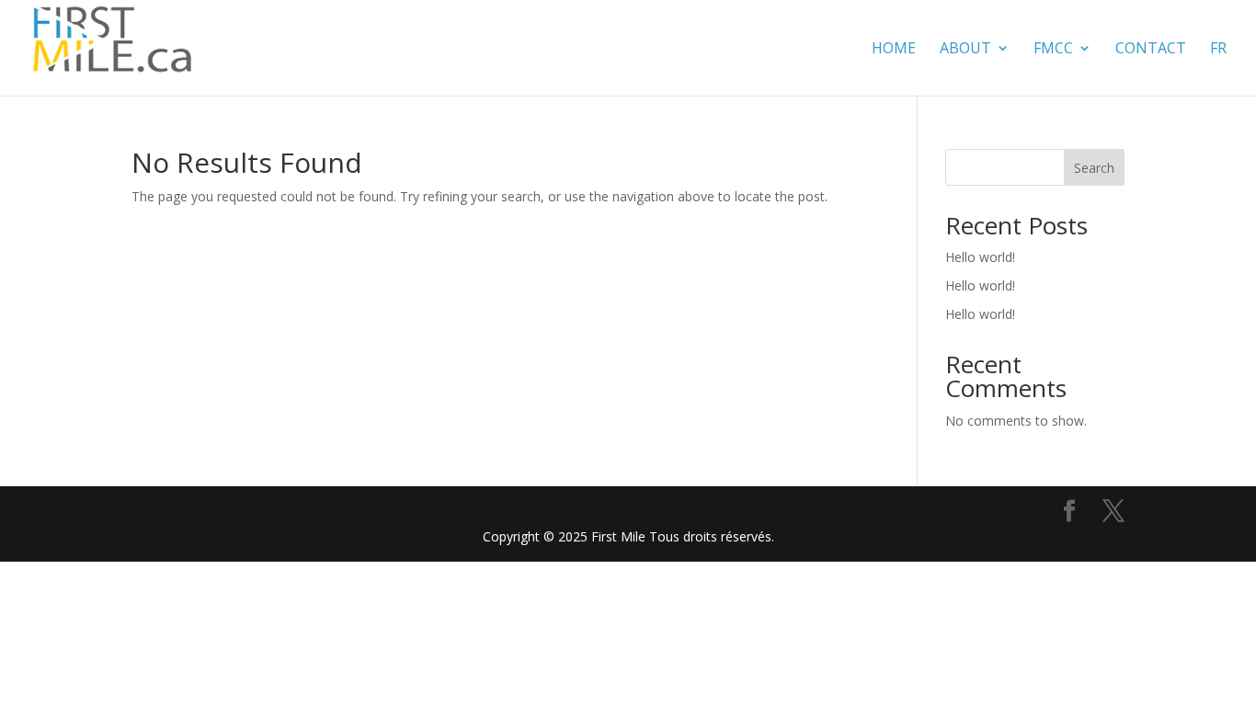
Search (1094, 167)
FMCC (1053, 49)
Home (894, 49)
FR (1218, 49)
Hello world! (980, 257)
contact (1150, 49)
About (965, 49)
